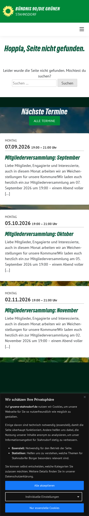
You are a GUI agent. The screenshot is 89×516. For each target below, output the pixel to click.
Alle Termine (44, 121)
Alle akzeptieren (44, 485)
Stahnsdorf (26, 14)
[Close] (84, 396)
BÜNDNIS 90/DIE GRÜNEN (38, 8)
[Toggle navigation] (82, 29)
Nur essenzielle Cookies (44, 508)
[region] (44, 454)
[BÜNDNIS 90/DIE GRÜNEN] (8, 11)
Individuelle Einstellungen (42, 497)
